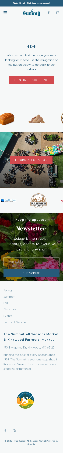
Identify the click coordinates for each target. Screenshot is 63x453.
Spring (8, 290)
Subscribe (31, 273)
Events (8, 315)
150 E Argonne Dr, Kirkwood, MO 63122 (29, 347)
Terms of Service (15, 322)
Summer (9, 296)
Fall (6, 303)
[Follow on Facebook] (48, 12)
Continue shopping (31, 80)
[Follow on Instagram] (57, 12)
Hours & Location (31, 159)
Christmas (10, 309)
